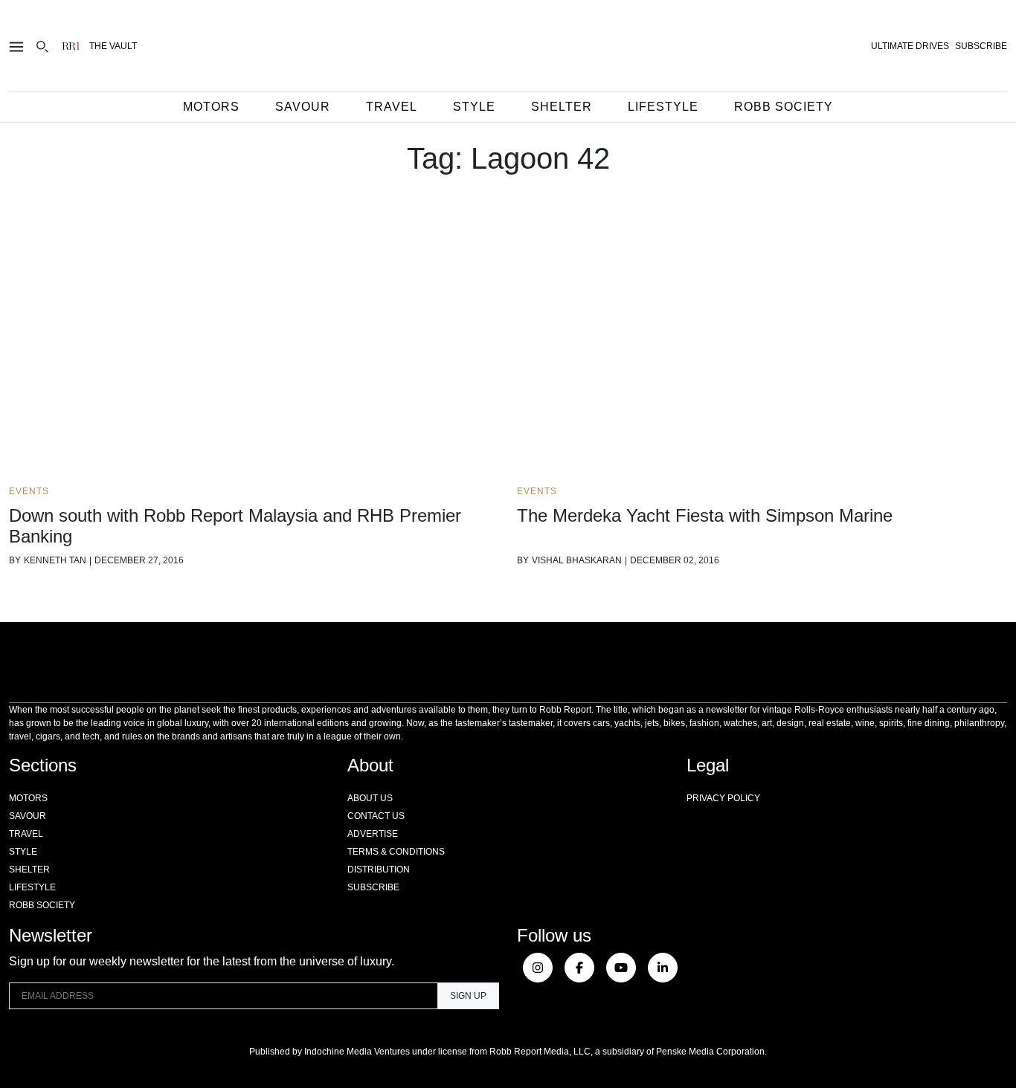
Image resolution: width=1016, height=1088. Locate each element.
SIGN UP (468, 996)
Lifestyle (663, 106)
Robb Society (783, 106)
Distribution (378, 869)
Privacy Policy (723, 798)
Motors (211, 106)
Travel (391, 106)
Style (474, 106)
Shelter (561, 106)
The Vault (113, 46)
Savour (302, 106)
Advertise (372, 834)
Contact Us (376, 816)
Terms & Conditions (396, 851)
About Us (370, 798)
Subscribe (373, 887)
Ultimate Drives (910, 46)
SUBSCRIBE (981, 46)
